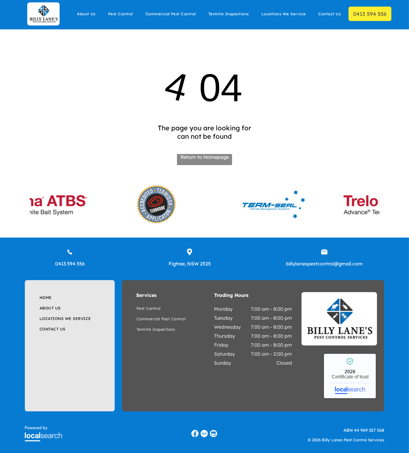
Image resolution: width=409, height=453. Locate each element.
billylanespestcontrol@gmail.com (324, 264)
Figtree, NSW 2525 (190, 264)
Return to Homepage (205, 157)
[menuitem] (86, 14)
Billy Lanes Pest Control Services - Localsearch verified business (350, 376)
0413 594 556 (70, 264)
